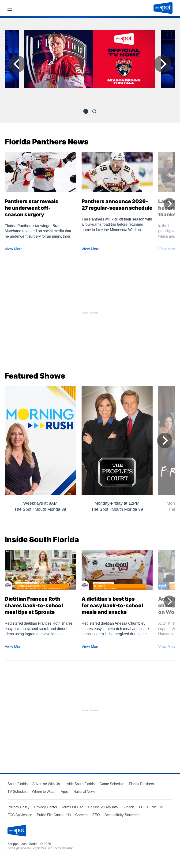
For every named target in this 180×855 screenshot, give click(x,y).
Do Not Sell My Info (103, 807)
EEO (96, 815)
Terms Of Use (72, 807)
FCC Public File (151, 807)
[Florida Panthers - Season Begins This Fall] (89, 61)
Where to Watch (44, 791)
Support (128, 807)
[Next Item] (163, 64)
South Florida (18, 784)
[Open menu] (11, 8)
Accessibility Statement (122, 815)
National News (84, 791)
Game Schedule (111, 784)
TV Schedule (17, 791)
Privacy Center (45, 807)
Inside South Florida (79, 784)
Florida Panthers (141, 784)
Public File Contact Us (54, 815)
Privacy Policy (19, 807)
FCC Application (20, 815)
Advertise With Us (46, 784)
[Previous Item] (17, 64)
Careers (81, 815)
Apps (65, 791)
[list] (90, 65)
